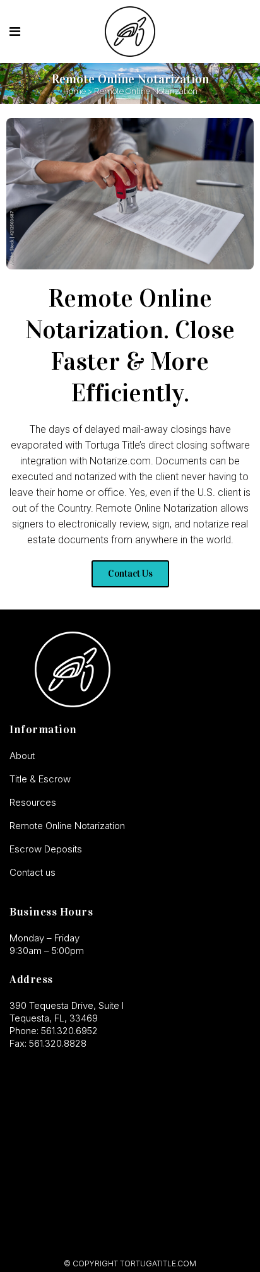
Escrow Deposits (45, 849)
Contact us (32, 872)
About (22, 756)
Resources (32, 802)
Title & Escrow (40, 779)
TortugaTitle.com (158, 1263)
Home (74, 91)
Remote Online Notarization (67, 826)
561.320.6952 (69, 1031)
